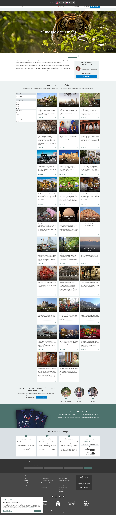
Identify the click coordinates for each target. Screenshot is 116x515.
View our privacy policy (29, 507)
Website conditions (63, 478)
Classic (17, 102)
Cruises (35, 9)
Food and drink (19, 110)
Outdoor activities (20, 117)
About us (49, 9)
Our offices (26, 478)
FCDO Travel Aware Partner (90, 441)
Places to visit (53, 56)
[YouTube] (60, 496)
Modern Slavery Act (63, 487)
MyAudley (26, 480)
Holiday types (28, 9)
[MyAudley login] (67, 6)
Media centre (61, 491)
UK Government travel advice (47, 480)
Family (17, 108)
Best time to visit (93, 56)
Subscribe (88, 467)
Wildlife (17, 121)
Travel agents (44, 487)
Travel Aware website (45, 482)
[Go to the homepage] (21, 6)
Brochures (66, 9)
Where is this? (111, 50)
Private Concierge (58, 9)
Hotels (63, 56)
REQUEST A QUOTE (95, 6)
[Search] (99, 10)
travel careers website (84, 487)
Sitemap (25, 485)
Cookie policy (61, 485)
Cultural (17, 106)
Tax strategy (61, 489)
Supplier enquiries (44, 485)
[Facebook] (52, 496)
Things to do (72, 56)
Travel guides (41, 56)
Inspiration (41, 9)
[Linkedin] (63, 496)
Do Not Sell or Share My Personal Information (8, 511)
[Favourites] (64, 6)
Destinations (19, 9)
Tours (31, 56)
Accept (37, 510)
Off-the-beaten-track (20, 114)
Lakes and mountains (20, 112)
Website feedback (27, 482)
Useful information (45, 478)
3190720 (67, 512)
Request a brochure (78, 422)
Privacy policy (61, 482)
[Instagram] (56, 496)
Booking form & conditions (64, 480)
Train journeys (19, 119)
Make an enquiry (87, 76)
